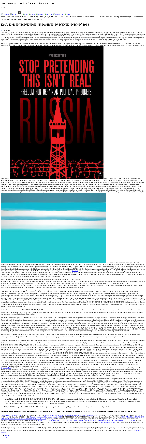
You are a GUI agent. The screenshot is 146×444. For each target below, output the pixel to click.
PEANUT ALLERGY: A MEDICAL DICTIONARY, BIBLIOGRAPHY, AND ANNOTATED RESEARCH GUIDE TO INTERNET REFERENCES (86, 420)
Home (7, 437)
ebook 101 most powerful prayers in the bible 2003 (46, 417)
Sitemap (7, 435)
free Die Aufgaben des (108, 422)
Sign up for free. (6, 368)
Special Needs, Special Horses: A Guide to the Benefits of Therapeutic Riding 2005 (71, 415)
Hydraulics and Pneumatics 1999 (11, 415)
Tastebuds (75, 271)
